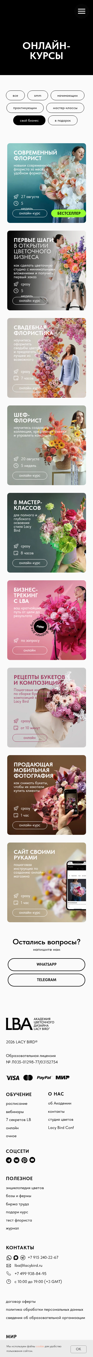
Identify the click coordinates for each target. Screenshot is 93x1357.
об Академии (59, 1103)
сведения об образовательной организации (45, 1317)
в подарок (63, 120)
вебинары (15, 1111)
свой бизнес (29, 120)
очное (11, 1135)
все (15, 95)
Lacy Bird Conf (61, 1127)
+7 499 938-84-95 (30, 1273)
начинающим (67, 95)
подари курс (17, 1211)
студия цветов (60, 1119)
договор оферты (21, 1301)
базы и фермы (18, 1195)
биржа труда (17, 1203)
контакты (56, 1111)
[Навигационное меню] (81, 11)
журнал (12, 1228)
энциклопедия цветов (25, 1187)
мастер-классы (65, 108)
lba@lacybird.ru (28, 1265)
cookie (40, 1346)
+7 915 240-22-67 (43, 1257)
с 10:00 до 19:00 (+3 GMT (37, 1281)
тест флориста (19, 1220)
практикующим (25, 108)
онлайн (12, 1127)
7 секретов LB (18, 1119)
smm (37, 95)
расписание (16, 1103)
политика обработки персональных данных (44, 1309)
